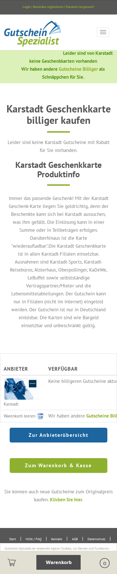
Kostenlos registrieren (48, 7)
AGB (75, 539)
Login (26, 7)
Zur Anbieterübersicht (58, 435)
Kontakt (56, 539)
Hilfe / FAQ (33, 539)
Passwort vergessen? (80, 7)
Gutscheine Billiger (79, 69)
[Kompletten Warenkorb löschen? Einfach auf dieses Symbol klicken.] (40, 415)
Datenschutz (96, 539)
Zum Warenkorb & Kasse (58, 465)
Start (12, 539)
